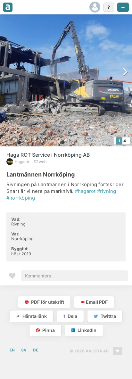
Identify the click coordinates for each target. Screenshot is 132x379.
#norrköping (20, 198)
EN (12, 350)
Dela (72, 316)
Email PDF (97, 302)
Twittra (108, 316)
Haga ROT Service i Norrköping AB (48, 155)
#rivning (106, 191)
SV (24, 350)
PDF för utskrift (47, 302)
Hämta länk (34, 316)
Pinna (48, 330)
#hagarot (85, 191)
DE (35, 350)
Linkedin (86, 330)
